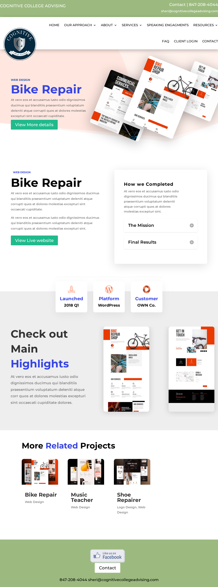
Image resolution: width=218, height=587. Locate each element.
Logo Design (127, 507)
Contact (177, 4)
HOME (54, 25)
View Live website (34, 240)
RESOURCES (203, 25)
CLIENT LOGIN (186, 41)
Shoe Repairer (129, 497)
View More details (34, 124)
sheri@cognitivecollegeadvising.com (189, 11)
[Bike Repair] (40, 472)
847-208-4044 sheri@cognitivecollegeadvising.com (109, 579)
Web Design (20, 79)
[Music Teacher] (86, 472)
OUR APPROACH (78, 25)
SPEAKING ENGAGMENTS (168, 25)
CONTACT (210, 41)
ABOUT (107, 25)
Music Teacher (82, 497)
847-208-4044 (203, 4)
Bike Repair (41, 494)
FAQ (165, 41)
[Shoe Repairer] (132, 472)
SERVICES (130, 25)
